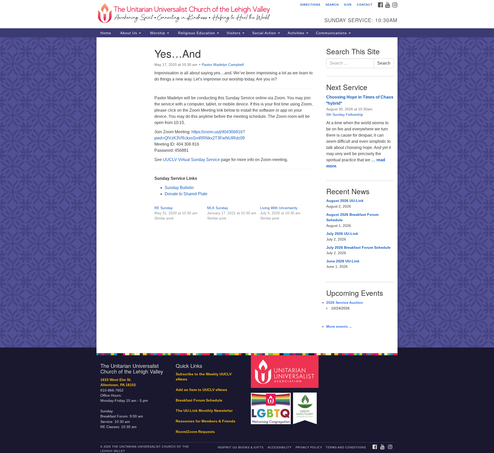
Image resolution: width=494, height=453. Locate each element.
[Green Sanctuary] (305, 406)
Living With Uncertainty (278, 208)
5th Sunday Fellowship (344, 114)
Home (105, 33)
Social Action (264, 33)
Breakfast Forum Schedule (199, 400)
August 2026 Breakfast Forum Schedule (352, 217)
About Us (128, 33)
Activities (297, 33)
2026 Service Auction (344, 302)
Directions (310, 4)
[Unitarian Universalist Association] (285, 371)
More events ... (339, 326)
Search (332, 4)
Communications (332, 33)
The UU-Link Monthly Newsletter (204, 411)
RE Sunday (163, 208)
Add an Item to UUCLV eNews (201, 390)
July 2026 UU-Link (342, 234)
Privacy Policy (309, 447)
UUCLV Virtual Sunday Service (191, 159)
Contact (365, 4)
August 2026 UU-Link (345, 201)
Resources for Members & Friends (205, 421)
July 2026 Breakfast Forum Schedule (358, 247)
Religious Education (196, 33)
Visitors (234, 33)
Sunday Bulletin (179, 187)
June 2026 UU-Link (342, 261)
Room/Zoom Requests (195, 432)
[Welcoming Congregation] (271, 406)
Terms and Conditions (346, 447)
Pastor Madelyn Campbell (223, 65)
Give (348, 4)
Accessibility (280, 447)
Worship (157, 33)
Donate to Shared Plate (186, 194)
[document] (247, 192)
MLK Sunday (217, 208)
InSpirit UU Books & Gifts (240, 447)
